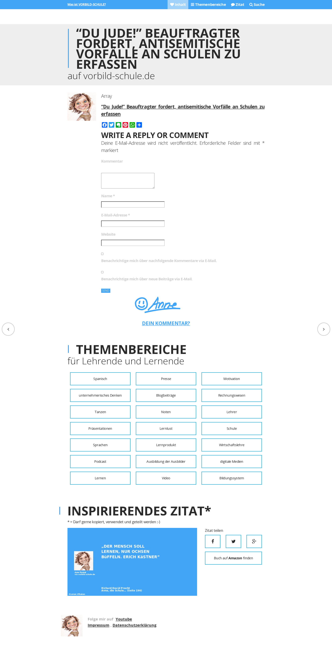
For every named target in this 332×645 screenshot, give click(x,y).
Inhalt (180, 4)
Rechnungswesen (231, 395)
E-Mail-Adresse (115, 214)
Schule (232, 428)
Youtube (124, 619)
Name (108, 195)
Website (108, 234)
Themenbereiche (210, 4)
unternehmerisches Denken (100, 395)
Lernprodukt (166, 445)
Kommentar (112, 161)
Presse (166, 378)
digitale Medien (231, 461)
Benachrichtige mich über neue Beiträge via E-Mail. (146, 278)
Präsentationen (100, 428)
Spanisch (100, 378)
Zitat (239, 4)
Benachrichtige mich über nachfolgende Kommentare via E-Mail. (159, 260)
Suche (259, 4)
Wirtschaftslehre (232, 445)
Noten (166, 412)
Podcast (100, 461)
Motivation (231, 378)
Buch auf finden (233, 558)
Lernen (100, 478)
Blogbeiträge (166, 395)
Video (166, 478)
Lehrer (232, 412)
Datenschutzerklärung (134, 625)
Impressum (98, 625)
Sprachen (100, 445)
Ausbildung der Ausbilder (165, 461)
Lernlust (166, 428)
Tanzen (100, 412)
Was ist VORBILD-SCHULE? (86, 4)
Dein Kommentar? (166, 323)
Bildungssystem (231, 478)
